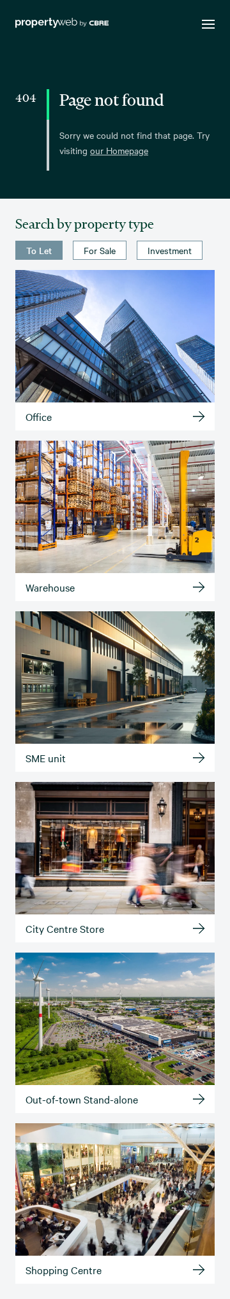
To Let (39, 250)
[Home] (62, 24)
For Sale (100, 250)
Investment (170, 250)
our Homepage (119, 150)
